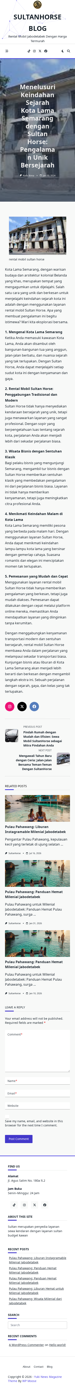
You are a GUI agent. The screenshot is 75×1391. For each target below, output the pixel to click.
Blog (49, 1367)
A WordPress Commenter (26, 1345)
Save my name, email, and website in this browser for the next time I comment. (34, 1123)
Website (13, 1106)
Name (12, 1081)
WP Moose (29, 1381)
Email (12, 1093)
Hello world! (57, 1345)
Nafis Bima (28, 175)
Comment (15, 1034)
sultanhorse (15, 853)
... (62, 844)
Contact (39, 1367)
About (26, 1367)
